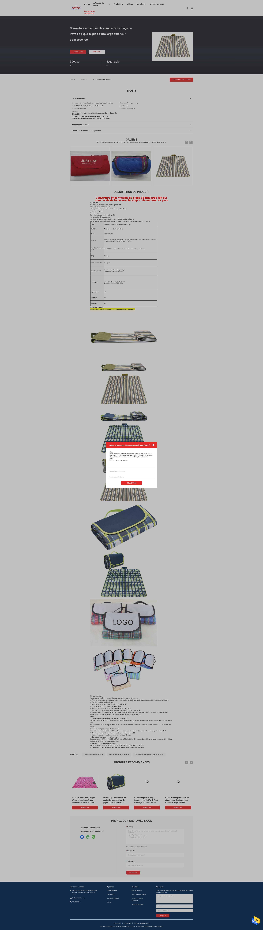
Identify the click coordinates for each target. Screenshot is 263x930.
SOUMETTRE (131, 483)
